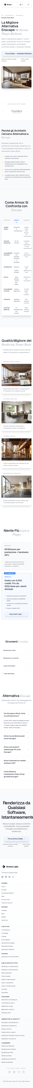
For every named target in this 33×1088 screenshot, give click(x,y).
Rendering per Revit (7, 1052)
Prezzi (3, 886)
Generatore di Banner (7, 949)
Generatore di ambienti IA (8, 1025)
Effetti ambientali (6, 973)
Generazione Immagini (7, 943)
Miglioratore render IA (7, 1009)
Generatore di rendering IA (9, 999)
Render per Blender (7, 1062)
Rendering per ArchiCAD (8, 1049)
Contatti (3, 890)
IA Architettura (5, 930)
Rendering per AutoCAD (8, 1059)
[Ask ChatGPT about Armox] (9, 1072)
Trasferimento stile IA (8, 1003)
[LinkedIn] (6, 877)
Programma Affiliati (7, 893)
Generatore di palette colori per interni (12, 1035)
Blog (2, 896)
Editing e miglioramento (8, 979)
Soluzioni (4, 989)
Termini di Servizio (6, 903)
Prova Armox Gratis (15, 839)
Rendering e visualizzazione (9, 966)
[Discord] (9, 877)
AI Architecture (9, 15)
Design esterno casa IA (8, 1032)
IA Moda (3, 936)
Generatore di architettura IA (9, 1022)
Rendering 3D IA (6, 1012)
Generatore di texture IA (8, 1038)
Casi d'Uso (4, 920)
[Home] (2, 15)
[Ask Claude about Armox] (14, 1072)
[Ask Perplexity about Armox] (23, 1072)
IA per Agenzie (5, 939)
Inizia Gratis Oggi (15, 614)
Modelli (3, 917)
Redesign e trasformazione (9, 969)
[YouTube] (2, 877)
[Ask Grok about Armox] (19, 1072)
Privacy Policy (5, 899)
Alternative (4, 992)
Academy (4, 910)
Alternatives (19, 15)
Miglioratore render (7, 1006)
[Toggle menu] (28, 4)
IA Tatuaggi (4, 933)
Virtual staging (5, 976)
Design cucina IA (6, 1029)
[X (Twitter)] (13, 877)
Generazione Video (7, 946)
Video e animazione (7, 982)
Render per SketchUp (7, 1046)
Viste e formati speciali (8, 986)
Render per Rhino (6, 1055)
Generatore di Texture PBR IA (10, 956)
